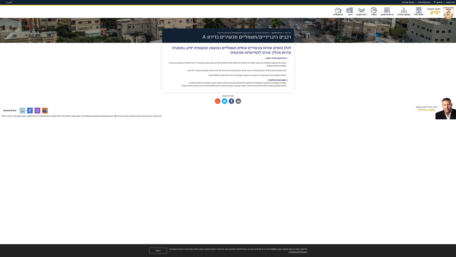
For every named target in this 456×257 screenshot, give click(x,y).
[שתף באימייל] (217, 101)
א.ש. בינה (6, 116)
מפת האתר (158, 116)
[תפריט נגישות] (2, 2)
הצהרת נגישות (146, 116)
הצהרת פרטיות (123, 116)
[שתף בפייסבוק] (231, 101)
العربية (9, 2)
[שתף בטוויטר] (224, 101)
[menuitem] (449, 2)
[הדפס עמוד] (238, 101)
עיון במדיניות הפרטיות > (297, 252)
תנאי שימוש (135, 116)
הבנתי (158, 250)
